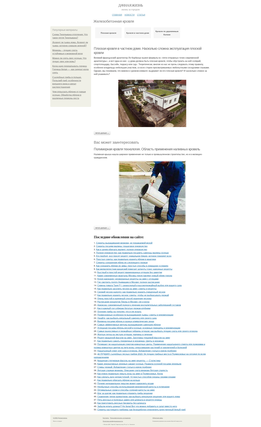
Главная (117, 14)
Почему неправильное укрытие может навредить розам (125, 383)
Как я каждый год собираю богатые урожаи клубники (123, 308)
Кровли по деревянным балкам (167, 33)
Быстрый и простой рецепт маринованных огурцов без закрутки (129, 272)
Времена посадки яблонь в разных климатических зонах (125, 321)
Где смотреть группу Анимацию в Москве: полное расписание (128, 282)
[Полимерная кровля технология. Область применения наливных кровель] (152, 193)
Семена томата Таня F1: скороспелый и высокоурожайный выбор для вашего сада (139, 285)
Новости (130, 14)
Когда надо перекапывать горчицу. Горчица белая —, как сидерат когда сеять (70, 69)
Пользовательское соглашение (120, 418)
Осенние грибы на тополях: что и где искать (119, 311)
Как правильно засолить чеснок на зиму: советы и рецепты (127, 288)
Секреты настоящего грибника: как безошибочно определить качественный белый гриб (141, 409)
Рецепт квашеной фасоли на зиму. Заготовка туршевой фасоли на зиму (133, 337)
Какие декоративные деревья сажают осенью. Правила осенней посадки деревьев (139, 363)
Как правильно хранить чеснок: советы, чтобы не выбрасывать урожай (133, 295)
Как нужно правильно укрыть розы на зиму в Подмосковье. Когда (130, 373)
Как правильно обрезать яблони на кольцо (118, 380)
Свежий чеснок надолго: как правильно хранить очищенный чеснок (131, 291)
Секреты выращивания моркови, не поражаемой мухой (124, 242)
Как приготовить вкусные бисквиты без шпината (121, 403)
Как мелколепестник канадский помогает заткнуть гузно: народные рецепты (134, 269)
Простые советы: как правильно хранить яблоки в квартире (126, 259)
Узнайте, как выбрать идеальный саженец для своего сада (127, 318)
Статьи (141, 14)
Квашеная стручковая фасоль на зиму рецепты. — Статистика (128, 360)
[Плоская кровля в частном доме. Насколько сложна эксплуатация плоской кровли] (152, 103)
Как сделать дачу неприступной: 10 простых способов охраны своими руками (136, 376)
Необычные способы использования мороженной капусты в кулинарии (133, 386)
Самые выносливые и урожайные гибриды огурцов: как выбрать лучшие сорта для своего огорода (147, 331)
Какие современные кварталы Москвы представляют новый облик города (134, 275)
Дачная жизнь (130, 5)
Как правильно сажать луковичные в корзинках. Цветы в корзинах (130, 340)
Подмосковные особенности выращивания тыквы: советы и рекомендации (135, 314)
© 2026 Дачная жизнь (60, 418)
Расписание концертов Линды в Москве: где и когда (123, 301)
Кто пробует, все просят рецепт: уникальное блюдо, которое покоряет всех (133, 255)
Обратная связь (158, 418)
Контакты (106, 418)
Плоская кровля (108, 32)
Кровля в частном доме (137, 32)
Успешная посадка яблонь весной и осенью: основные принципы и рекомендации (138, 327)
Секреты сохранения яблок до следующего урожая (122, 262)
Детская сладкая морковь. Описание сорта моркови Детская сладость (132, 370)
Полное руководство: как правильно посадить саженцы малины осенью (132, 252)
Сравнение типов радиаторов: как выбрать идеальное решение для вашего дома (138, 396)
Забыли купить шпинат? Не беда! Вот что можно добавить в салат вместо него (137, 406)
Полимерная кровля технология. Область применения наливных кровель (147, 149)
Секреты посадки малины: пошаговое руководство (121, 246)
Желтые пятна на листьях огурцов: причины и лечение (124, 334)
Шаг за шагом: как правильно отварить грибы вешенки (125, 393)
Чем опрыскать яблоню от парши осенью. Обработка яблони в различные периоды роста (69, 95)
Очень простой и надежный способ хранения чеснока (124, 298)
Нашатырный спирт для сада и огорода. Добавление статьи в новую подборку (137, 350)
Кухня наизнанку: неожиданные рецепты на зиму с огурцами (128, 278)
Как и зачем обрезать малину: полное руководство (121, 249)
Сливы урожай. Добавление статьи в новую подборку (124, 367)
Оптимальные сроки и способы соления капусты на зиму (126, 389)
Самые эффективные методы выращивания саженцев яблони (129, 324)
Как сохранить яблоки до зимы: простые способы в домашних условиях (132, 265)
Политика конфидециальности (113, 421)
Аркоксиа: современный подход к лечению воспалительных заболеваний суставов (139, 304)
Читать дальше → (102, 133)
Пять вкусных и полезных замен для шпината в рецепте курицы (129, 399)
